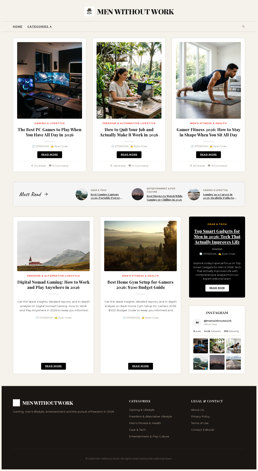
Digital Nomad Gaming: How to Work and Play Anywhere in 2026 (53, 284)
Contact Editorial (202, 429)
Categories (39, 26)
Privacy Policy (200, 416)
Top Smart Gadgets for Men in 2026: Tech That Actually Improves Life (217, 236)
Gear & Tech (137, 429)
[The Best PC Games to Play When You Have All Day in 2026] (200, 352)
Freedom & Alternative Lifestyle (150, 416)
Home (17, 26)
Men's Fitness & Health (145, 423)
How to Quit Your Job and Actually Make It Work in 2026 (129, 132)
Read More (49, 154)
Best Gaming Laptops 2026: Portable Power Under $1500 (105, 197)
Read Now (217, 287)
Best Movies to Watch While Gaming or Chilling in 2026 (165, 197)
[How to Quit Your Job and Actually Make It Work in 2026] (217, 352)
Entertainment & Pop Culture (149, 436)
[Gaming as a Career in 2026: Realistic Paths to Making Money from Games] (233, 368)
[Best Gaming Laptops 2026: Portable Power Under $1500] (200, 368)
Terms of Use (200, 423)
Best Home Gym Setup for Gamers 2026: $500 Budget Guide (140, 284)
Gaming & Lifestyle (141, 409)
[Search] (243, 26)
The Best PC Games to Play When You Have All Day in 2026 (49, 132)
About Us (197, 409)
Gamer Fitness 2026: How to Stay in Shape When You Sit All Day (208, 132)
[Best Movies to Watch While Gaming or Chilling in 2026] (217, 368)
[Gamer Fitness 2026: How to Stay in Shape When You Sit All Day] (233, 352)
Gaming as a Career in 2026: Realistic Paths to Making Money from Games (218, 199)
